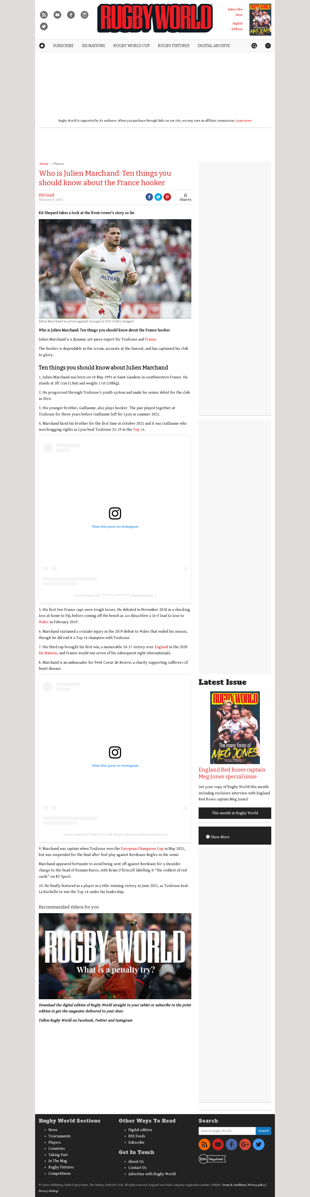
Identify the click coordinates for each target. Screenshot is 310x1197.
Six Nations (48, 653)
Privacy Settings (48, 1191)
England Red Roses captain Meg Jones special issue (232, 773)
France (150, 339)
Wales (44, 622)
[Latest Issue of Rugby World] (260, 20)
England (161, 647)
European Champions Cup (142, 848)
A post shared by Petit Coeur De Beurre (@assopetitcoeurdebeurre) (115, 834)
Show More (220, 837)
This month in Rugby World (235, 813)
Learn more (244, 121)
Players (58, 164)
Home (44, 164)
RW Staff (46, 195)
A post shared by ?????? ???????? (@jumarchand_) (115, 595)
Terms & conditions (234, 1185)
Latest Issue (223, 682)
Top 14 (138, 429)
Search (263, 1131)
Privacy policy (256, 1185)
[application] (115, 956)
